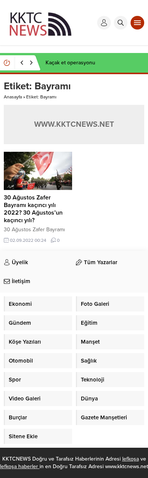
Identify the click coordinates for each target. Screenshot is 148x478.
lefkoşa (130, 459)
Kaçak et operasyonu (70, 62)
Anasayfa (13, 97)
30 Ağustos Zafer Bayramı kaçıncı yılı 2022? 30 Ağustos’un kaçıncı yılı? (33, 209)
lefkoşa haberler (19, 466)
